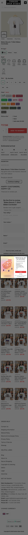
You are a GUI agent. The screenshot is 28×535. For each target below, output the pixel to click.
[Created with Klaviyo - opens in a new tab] (14, 278)
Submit (20, 271)
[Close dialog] (26, 257)
